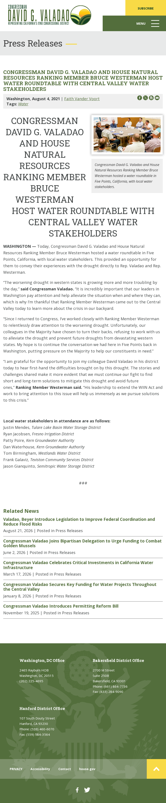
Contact (64, 769)
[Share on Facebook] (139, 98)
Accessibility (40, 769)
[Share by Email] (157, 98)
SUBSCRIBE (146, 8)
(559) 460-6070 (42, 729)
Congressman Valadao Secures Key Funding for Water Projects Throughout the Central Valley (79, 587)
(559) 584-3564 (38, 734)
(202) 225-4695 (31, 681)
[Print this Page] (151, 98)
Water (23, 103)
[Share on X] (145, 98)
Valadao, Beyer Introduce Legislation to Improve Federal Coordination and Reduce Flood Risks (79, 522)
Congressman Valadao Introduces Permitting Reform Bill (60, 606)
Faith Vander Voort (82, 98)
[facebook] (77, 789)
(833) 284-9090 (111, 691)
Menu (148, 26)
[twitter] (87, 789)
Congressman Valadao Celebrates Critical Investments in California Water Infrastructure (78, 565)
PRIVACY (16, 769)
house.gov (87, 769)
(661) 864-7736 (116, 686)
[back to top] (156, 769)
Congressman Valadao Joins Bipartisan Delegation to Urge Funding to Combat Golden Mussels (82, 543)
